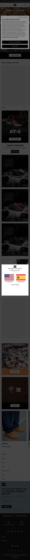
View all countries (15, 284)
